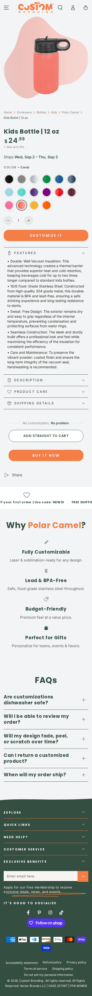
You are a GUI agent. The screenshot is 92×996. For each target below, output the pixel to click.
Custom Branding (31, 980)
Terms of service (35, 968)
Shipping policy (62, 968)
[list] (46, 593)
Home (8, 112)
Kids (54, 112)
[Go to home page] (36, 7)
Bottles (41, 112)
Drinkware (24, 112)
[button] (60, 7)
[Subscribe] (83, 876)
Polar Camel (70, 112)
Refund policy (52, 962)
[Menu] (6, 7)
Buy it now (46, 455)
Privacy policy (76, 962)
